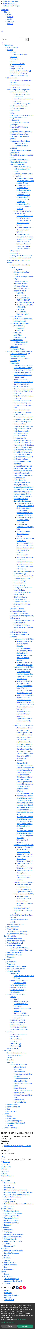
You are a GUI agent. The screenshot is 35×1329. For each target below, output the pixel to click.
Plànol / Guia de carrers (13, 1237)
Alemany (10, 21)
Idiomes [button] (7, 12)
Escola (6, 1274)
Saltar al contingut (10, 3)
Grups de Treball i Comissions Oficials (18, 1192)
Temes (3, 1272)
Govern (7, 1185)
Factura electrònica (11, 1223)
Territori (7, 1283)
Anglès (9, 19)
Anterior (4, 1176)
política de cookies (20, 1319)
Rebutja (9, 1326)
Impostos (7, 1225)
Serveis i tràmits (7, 1209)
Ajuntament (5, 1180)
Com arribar (8, 1230)
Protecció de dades (11, 1295)
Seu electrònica (10, 1199)
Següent (10, 1176)
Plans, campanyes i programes (15, 1190)
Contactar (4, 10)
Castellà (10, 17)
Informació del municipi (13, 1241)
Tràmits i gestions (10, 1216)
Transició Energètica (11, 1279)
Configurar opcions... (8, 1322)
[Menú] (2, 43)
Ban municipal (9, 1183)
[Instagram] (24, 1287)
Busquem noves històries (13, 1251)
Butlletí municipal (10, 1265)
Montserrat (8, 1246)
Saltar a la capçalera (10, 1)
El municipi (5, 1227)
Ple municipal (9, 1187)
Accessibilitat (9, 1300)
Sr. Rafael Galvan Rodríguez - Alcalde (17, 1146)
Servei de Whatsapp (11, 1253)
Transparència (9, 1201)
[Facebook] (17, 1287)
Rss (5, 1267)
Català (9, 14)
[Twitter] (14, 1287)
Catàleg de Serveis (11, 1218)
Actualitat (4, 1248)
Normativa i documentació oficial (16, 1194)
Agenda (7, 1260)
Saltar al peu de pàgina (11, 6)
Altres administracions (12, 1197)
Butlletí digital (9, 1262)
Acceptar (25, 1326)
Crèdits (7, 1290)
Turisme (7, 1244)
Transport (8, 1232)
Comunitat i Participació (13, 1281)
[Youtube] (21, 1287)
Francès (10, 24)
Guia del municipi (10, 1239)
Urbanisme (8, 1276)
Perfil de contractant (11, 1220)
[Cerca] (27, 39)
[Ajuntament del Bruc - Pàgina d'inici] (9, 34)
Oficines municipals (11, 1211)
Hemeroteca (8, 1269)
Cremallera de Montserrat (13, 1234)
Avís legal (7, 1297)
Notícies (7, 1258)
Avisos (6, 1255)
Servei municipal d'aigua (13, 1213)
